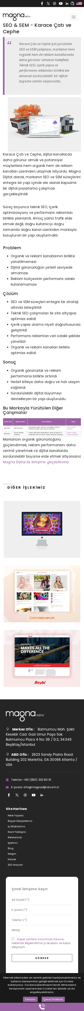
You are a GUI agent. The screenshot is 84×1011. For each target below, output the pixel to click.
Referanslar (15, 837)
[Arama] (72, 4)
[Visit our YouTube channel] (61, 3)
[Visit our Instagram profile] (54, 3)
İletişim (12, 853)
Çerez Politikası (53, 999)
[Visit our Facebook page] (42, 3)
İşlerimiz (13, 843)
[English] (79, 3)
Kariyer (12, 859)
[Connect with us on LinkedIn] (67, 3)
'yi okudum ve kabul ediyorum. (41, 943)
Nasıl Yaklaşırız (17, 832)
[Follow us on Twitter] (48, 3)
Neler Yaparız (16, 815)
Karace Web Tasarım (71, 428)
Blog (10, 848)
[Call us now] (42, 1007)
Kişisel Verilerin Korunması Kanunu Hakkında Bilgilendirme (38, 941)
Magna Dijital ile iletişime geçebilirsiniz (36, 462)
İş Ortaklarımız (16, 826)
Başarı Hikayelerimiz (20, 821)
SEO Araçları (15, 864)
